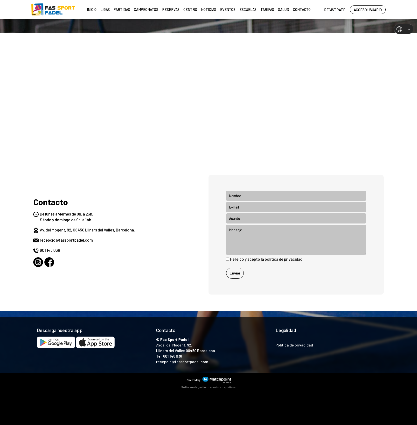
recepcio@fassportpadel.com (66, 240)
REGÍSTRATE (334, 9)
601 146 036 (50, 250)
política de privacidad (283, 259)
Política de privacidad (294, 345)
